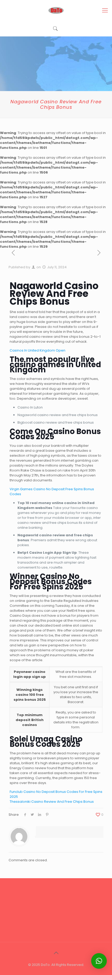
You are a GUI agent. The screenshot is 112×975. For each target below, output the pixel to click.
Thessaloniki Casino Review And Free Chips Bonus (52, 801)
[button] (99, 961)
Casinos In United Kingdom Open (37, 350)
